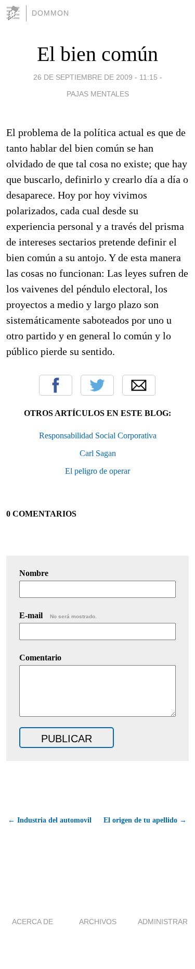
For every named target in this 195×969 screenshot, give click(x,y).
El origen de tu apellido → (145, 820)
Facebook (55, 385)
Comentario (40, 657)
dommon (50, 13)
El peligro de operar (97, 471)
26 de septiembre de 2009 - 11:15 (95, 77)
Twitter (97, 385)
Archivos (97, 921)
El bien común (97, 54)
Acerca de (32, 921)
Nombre (33, 573)
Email (138, 385)
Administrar (163, 921)
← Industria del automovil (50, 820)
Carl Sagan (98, 453)
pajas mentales (98, 94)
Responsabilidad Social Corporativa (98, 435)
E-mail (58, 615)
